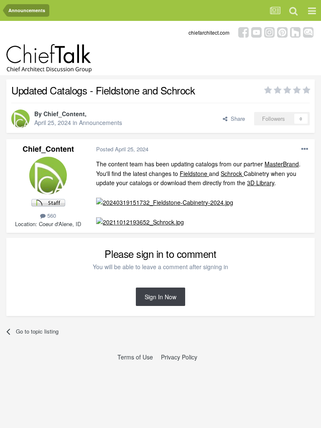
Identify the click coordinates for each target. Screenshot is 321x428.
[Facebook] (243, 31)
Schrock (232, 173)
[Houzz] (295, 31)
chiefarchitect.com (209, 32)
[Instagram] (269, 31)
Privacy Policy (179, 357)
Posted (122, 149)
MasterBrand (282, 164)
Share (236, 118)
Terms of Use (135, 357)
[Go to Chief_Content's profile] (20, 119)
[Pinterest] (282, 31)
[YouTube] (256, 31)
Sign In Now (160, 297)
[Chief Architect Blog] (308, 31)
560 (51, 215)
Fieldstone (194, 173)
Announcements (100, 122)
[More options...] (305, 149)
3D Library (260, 182)
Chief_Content (64, 114)
